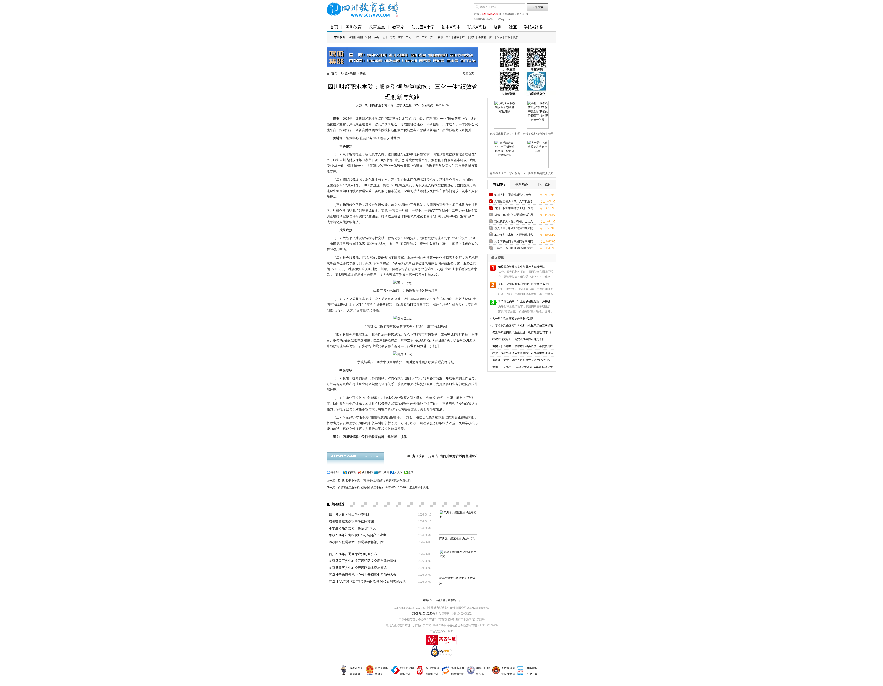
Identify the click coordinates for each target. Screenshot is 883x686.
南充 (392, 37)
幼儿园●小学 (423, 27)
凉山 (491, 37)
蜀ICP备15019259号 (423, 613)
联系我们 (452, 600)
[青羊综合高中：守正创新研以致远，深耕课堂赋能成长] (504, 153)
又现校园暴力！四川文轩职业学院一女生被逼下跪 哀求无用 (513, 202)
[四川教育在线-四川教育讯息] (363, 9)
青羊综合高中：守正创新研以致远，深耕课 (524, 301)
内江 (448, 37)
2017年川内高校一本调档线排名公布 (513, 235)
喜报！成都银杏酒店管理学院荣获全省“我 (523, 284)
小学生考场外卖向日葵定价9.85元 (352, 528)
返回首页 (468, 73)
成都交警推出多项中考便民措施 (351, 521)
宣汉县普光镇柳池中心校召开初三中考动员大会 (362, 574)
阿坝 (499, 37)
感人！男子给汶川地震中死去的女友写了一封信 (513, 229)
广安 (424, 37)
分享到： (335, 472)
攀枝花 (482, 37)
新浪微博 (367, 472)
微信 (410, 472)
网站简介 (427, 600)
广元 (408, 37)
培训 (497, 27)
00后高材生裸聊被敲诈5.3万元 (512, 194)
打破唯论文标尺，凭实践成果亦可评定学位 (518, 339)
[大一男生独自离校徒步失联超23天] (537, 153)
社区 (513, 27)
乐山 (376, 37)
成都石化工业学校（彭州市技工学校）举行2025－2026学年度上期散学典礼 (383, 487)
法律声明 (440, 600)
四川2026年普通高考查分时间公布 (353, 554)
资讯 (363, 73)
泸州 (432, 37)
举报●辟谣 (533, 27)
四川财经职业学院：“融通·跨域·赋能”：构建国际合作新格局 (374, 480)
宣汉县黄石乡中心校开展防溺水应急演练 (358, 568)
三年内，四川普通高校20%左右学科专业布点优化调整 (513, 249)
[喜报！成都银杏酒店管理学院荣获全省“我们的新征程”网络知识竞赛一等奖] (537, 113)
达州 (384, 37)
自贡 (440, 37)
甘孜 (507, 37)
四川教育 (353, 27)
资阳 (473, 37)
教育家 (398, 27)
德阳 (360, 37)
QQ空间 (351, 472)
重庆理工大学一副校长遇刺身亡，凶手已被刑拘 (521, 360)
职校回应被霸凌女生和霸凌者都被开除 (356, 542)
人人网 (398, 472)
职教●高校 (477, 27)
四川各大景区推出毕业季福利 (350, 514)
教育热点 (377, 27)
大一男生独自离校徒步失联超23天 (513, 318)
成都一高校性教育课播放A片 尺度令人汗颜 (513, 215)
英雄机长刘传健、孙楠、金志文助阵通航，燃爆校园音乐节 (513, 222)
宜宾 (368, 37)
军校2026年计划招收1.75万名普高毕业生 (357, 535)
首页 (334, 27)
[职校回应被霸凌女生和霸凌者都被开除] (504, 113)
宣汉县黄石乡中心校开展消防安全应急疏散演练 (362, 561)
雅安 (456, 37)
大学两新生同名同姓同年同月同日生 (513, 242)
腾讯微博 (383, 472)
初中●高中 (451, 27)
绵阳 (352, 37)
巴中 (416, 37)
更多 (516, 37)
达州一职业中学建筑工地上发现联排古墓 (513, 209)
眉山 (464, 37)
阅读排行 (499, 184)
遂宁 (400, 37)
